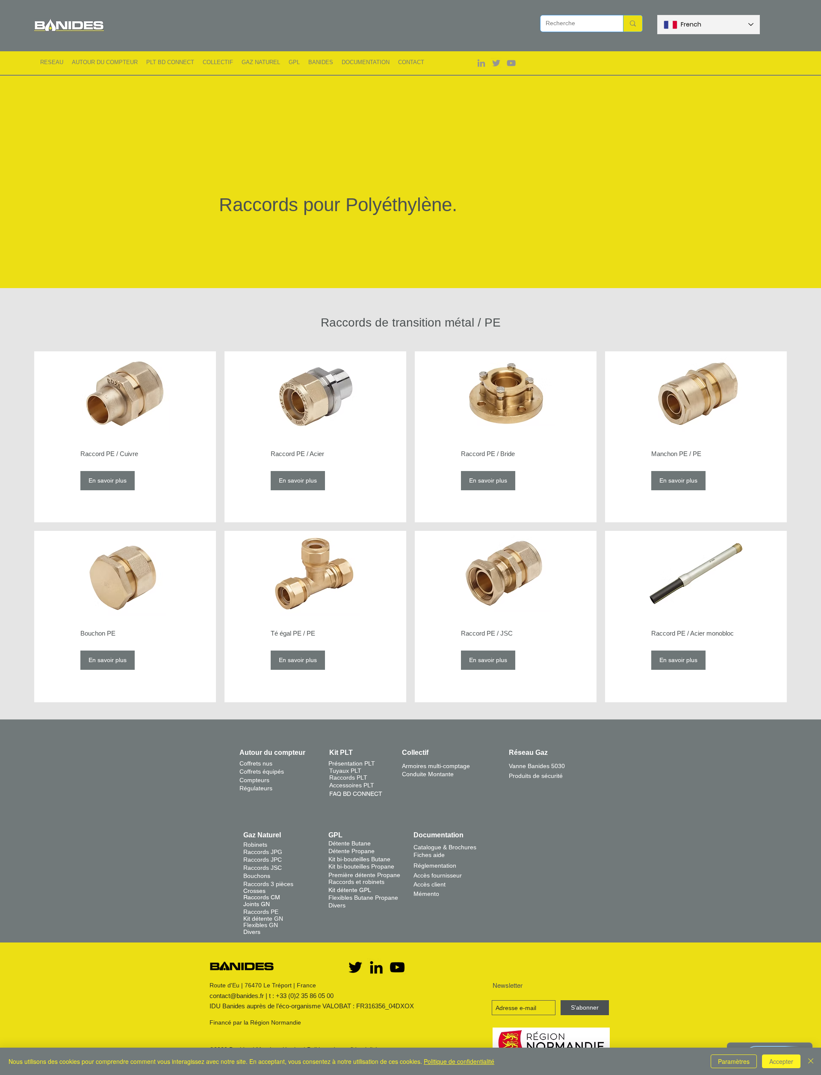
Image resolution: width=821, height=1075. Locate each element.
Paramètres (734, 1061)
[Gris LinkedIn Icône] (481, 63)
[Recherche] (632, 23)
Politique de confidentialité (459, 1061)
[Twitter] (355, 967)
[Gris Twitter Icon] (496, 63)
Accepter (781, 1061)
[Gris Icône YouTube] (511, 63)
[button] (52, 62)
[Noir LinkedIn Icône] (376, 967)
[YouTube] (397, 967)
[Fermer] (811, 1061)
